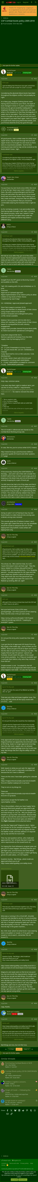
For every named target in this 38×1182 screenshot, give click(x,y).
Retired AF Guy (9, 1094)
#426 (35, 378)
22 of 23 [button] (19, 1049)
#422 (35, 135)
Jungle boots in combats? (15, 1100)
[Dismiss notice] (35, 8)
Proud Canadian (7, 24)
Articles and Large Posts (21, 1094)
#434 (35, 683)
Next (25, 1049)
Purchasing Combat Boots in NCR (18, 1063)
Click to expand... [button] (19, 171)
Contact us (4, 1163)
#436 (35, 765)
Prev (12, 1049)
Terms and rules (14, 1163)
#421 (35, 79)
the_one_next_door (10, 1102)
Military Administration (14, 1075)
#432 (35, 595)
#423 (35, 184)
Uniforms (19, 1102)
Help (31, 1163)
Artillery (12, 1084)
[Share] (32, 79)
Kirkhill (7, 1084)
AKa (6, 1065)
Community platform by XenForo (17, 1169)
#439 (35, 1003)
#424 (35, 232)
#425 (35, 276)
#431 (35, 542)
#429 (35, 468)
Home (3, 1165)
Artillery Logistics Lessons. (15, 1082)
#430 (35, 509)
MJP (6, 1075)
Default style (7, 1160)
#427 (35, 426)
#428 (35, 444)
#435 (35, 714)
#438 (35, 949)
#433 (35, 634)
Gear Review (12, 1065)
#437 (35, 900)
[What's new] (32, 2)
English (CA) (17, 1160)
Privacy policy (24, 1163)
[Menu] (2, 2)
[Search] (36, 2)
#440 (35, 1019)
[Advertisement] (19, 44)
